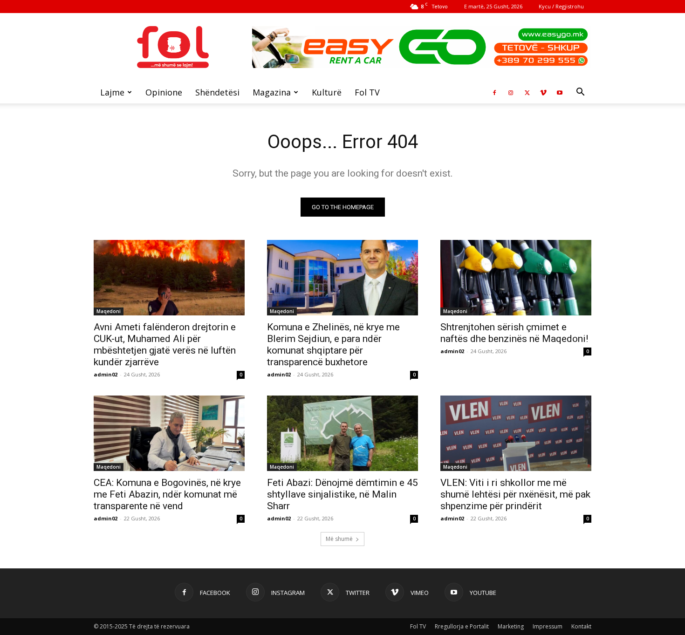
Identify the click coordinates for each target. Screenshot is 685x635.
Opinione (163, 92)
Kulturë (327, 92)
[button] (580, 93)
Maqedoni (108, 311)
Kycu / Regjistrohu (561, 6)
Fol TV (367, 92)
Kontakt (581, 626)
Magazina (272, 92)
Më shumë (339, 539)
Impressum (547, 626)
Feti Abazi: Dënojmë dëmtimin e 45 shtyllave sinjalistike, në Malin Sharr (342, 494)
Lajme (112, 92)
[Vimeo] (543, 92)
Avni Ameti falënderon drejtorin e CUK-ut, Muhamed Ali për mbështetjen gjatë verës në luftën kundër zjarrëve (165, 344)
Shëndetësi (217, 92)
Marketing (511, 626)
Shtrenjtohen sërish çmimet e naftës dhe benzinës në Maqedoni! (514, 332)
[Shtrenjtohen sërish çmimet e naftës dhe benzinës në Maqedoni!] (515, 277)
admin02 (105, 374)
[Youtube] (560, 92)
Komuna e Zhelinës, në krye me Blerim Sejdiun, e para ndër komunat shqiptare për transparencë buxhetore (333, 344)
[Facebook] (494, 92)
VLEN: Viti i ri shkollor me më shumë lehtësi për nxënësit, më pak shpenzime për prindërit (515, 494)
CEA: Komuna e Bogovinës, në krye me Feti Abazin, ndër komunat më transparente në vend (167, 494)
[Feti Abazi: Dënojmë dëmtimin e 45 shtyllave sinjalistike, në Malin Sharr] (342, 433)
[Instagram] (511, 92)
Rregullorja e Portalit (462, 626)
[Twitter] (527, 92)
